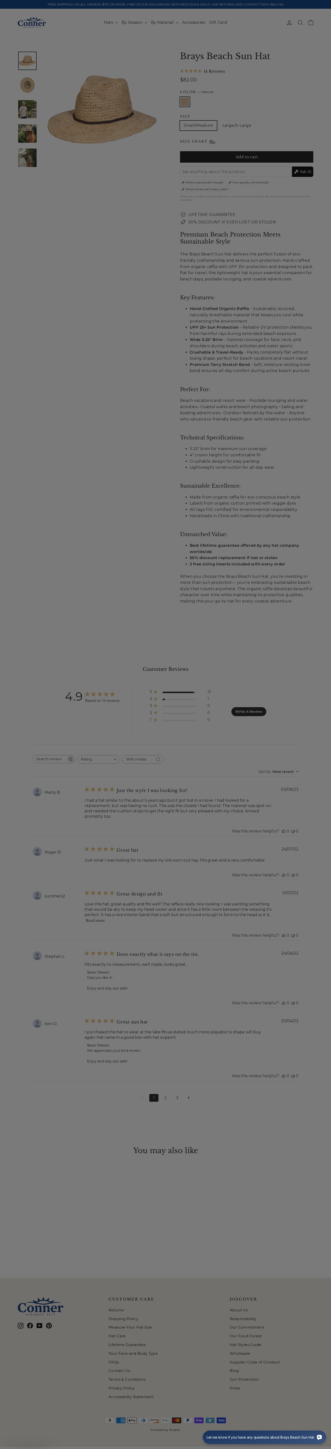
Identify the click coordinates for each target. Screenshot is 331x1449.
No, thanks (118, 768)
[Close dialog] (254, 660)
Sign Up (118, 752)
